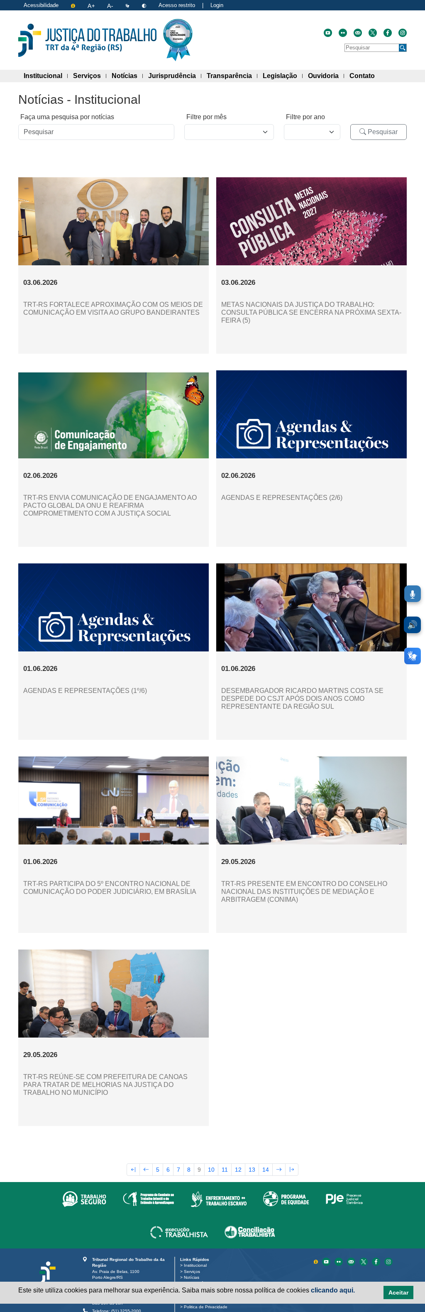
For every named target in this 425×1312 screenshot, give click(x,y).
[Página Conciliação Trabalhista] (250, 1231)
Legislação (283, 75)
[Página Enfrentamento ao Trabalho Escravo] (219, 1198)
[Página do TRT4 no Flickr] (343, 33)
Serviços (89, 75)
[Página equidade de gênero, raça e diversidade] (286, 1198)
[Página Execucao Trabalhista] (179, 1231)
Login (216, 5)
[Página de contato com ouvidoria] (358, 33)
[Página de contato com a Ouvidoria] (352, 1261)
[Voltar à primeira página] (133, 1169)
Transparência (232, 75)
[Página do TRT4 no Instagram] (402, 33)
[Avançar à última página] (291, 1169)
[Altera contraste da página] (145, 5)
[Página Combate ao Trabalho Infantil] (148, 1198)
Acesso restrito (177, 5)
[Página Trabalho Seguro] (84, 1198)
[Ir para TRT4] (87, 40)
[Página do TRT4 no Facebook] (387, 33)
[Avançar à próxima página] (279, 1169)
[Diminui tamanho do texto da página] (111, 5)
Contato (364, 75)
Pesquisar (382, 131)
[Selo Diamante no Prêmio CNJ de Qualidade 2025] (178, 40)
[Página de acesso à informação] (74, 5)
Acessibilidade (41, 5)
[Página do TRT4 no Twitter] (373, 33)
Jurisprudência (174, 75)
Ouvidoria (326, 75)
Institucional (46, 75)
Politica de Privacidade (207, 1307)
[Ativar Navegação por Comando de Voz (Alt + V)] (412, 593)
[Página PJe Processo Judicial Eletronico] (344, 1198)
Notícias (127, 75)
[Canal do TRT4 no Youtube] (328, 33)
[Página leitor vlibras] (128, 5)
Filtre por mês (206, 116)
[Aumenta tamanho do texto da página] (92, 5)
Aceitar (398, 1292)
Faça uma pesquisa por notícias (67, 116)
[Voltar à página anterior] (146, 1169)
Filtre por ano (305, 116)
